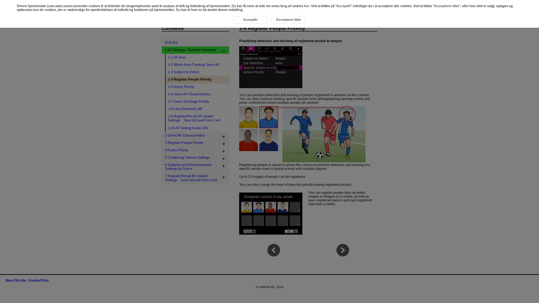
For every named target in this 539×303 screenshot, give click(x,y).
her (306, 6)
